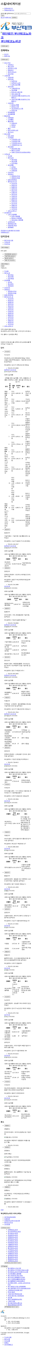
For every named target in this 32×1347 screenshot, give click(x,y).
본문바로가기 (8, 8)
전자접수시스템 (6, 230)
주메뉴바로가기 (9, 10)
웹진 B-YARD (15, 230)
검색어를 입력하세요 (7, 13)
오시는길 (13, 370)
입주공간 (7, 370)
